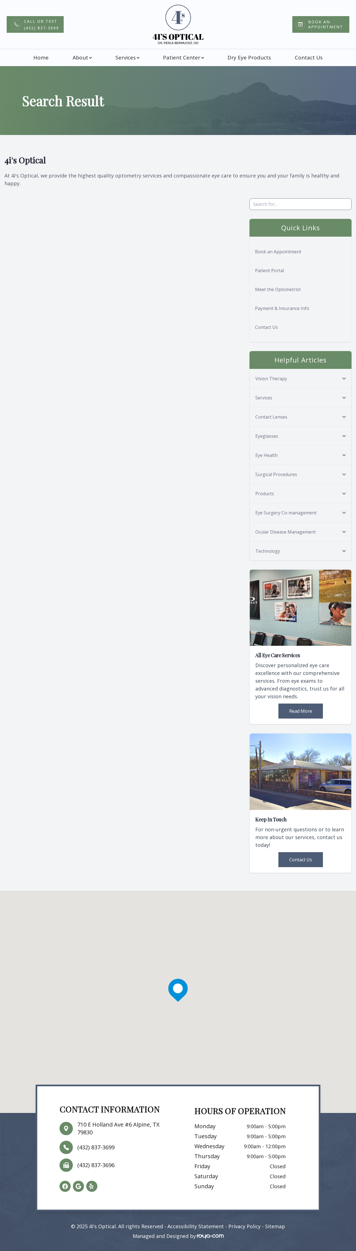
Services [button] (125, 57)
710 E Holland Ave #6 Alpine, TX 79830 (118, 1128)
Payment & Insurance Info (282, 308)
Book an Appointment (278, 252)
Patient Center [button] (181, 57)
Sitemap (275, 1226)
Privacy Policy (244, 1226)
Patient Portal (269, 270)
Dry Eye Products (249, 57)
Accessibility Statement (195, 1226)
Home (41, 57)
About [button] (80, 57)
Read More (300, 711)
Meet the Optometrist (278, 289)
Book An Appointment (325, 24)
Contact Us (309, 57)
